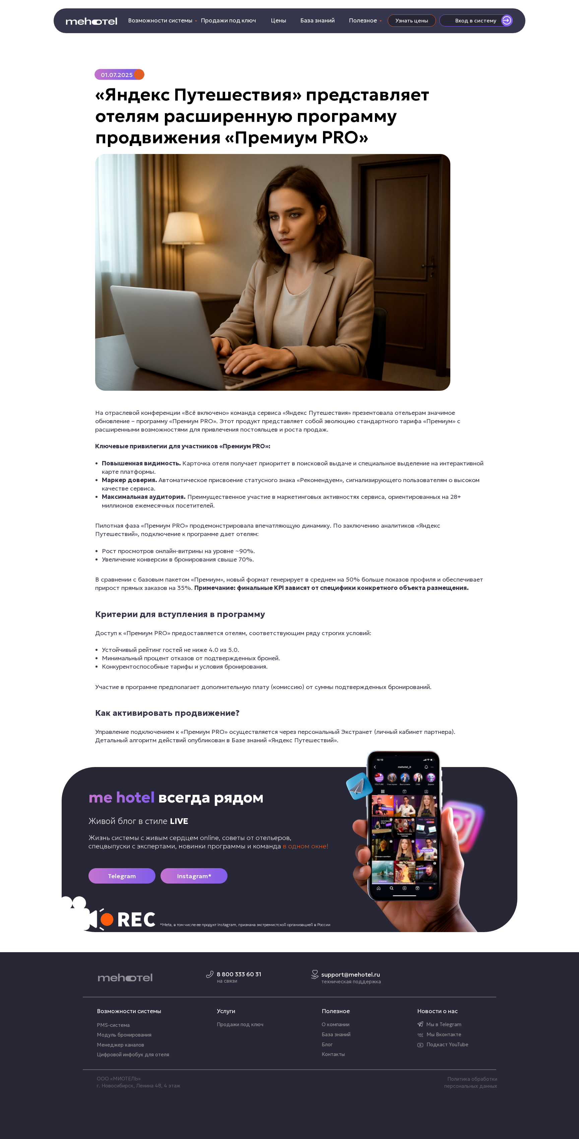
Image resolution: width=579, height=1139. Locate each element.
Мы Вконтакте (444, 1035)
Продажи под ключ (228, 20)
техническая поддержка (351, 982)
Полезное (363, 20)
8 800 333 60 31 (239, 974)
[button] (412, 20)
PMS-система (113, 1025)
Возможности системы (160, 20)
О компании (335, 1024)
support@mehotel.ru (350, 974)
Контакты (333, 1054)
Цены (278, 20)
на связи (227, 981)
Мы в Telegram (443, 1024)
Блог (327, 1045)
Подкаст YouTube (447, 1045)
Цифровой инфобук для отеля (133, 1055)
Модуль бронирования (124, 1035)
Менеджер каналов (120, 1045)
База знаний (317, 20)
